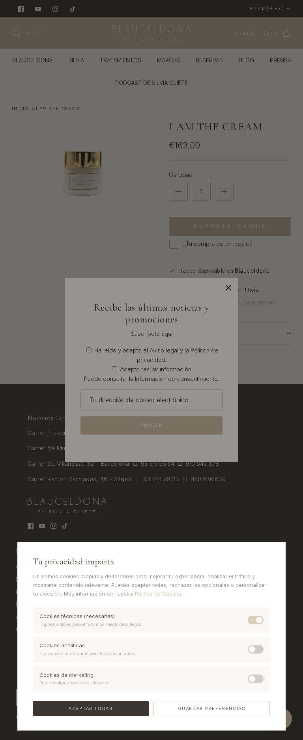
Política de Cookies (158, 593)
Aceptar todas (91, 708)
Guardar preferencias (212, 708)
